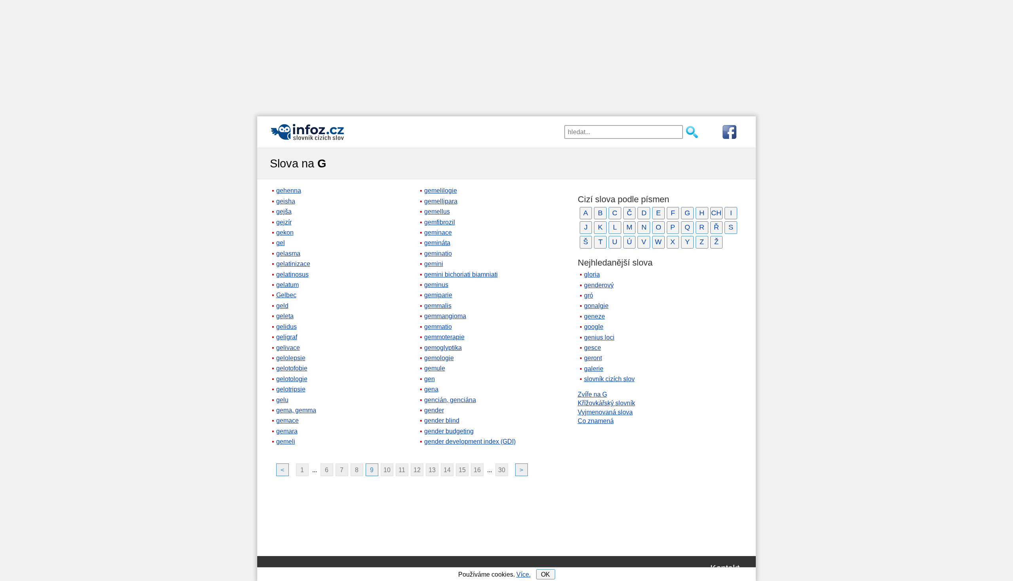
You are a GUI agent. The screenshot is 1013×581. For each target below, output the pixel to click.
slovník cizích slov (609, 379)
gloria (592, 274)
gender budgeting (449, 431)
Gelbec (286, 295)
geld (282, 305)
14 (447, 470)
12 (417, 470)
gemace (287, 420)
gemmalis (437, 305)
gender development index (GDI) (470, 441)
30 (501, 470)
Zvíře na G (592, 394)
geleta (285, 316)
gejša (284, 211)
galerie (593, 368)
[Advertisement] (506, 55)
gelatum (287, 284)
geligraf (286, 337)
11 (401, 470)
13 (432, 470)
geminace (438, 232)
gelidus (286, 326)
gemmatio (438, 326)
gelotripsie (290, 389)
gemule (434, 368)
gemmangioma (445, 316)
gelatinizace (293, 263)
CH (716, 213)
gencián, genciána (450, 400)
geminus (436, 284)
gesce (592, 347)
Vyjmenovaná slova (605, 412)
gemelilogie (440, 190)
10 (387, 470)
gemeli (285, 441)
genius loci (599, 337)
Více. (523, 574)
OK (545, 574)
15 (462, 470)
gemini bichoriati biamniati (461, 274)
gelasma (288, 253)
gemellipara (440, 201)
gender (434, 410)
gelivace (288, 347)
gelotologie (291, 379)
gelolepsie (290, 358)
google (593, 326)
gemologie (439, 358)
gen (429, 379)
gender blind (441, 420)
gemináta (437, 242)
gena (431, 389)
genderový (599, 285)
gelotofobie (291, 368)
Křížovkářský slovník (606, 403)
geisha (285, 201)
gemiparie (438, 295)
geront (593, 358)
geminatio (438, 253)
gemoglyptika (443, 347)
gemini (433, 263)
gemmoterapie (444, 337)
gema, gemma (296, 410)
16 (477, 470)
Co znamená (596, 421)
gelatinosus (292, 274)
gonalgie (596, 305)
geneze (594, 316)
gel (280, 242)
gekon (285, 232)
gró (588, 295)
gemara (287, 431)
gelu (282, 400)
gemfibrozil (439, 222)
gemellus (437, 211)
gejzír (284, 222)
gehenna (288, 190)
